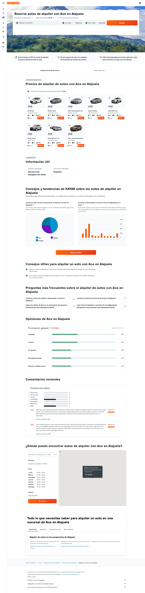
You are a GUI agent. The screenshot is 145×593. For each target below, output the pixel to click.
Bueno (32, 397)
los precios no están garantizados (70, 574)
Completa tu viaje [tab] (55, 529)
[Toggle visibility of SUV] (38, 238)
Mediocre (33, 404)
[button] (3, 3)
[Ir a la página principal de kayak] (13, 3)
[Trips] (3, 37)
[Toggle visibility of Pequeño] (39, 240)
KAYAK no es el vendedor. (36, 580)
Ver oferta (41, 118)
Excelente (33, 392)
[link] (76, 252)
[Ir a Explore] (3, 23)
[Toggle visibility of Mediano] (54, 238)
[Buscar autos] (3, 17)
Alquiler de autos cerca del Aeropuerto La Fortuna (42, 547)
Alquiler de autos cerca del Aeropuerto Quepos (106, 541)
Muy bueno (34, 395)
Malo (32, 406)
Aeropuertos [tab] (33, 529)
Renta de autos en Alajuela (69, 563)
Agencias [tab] (43, 529)
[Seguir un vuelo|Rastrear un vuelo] (3, 27)
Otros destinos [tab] (68, 529)
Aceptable (34, 399)
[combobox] (23, 18)
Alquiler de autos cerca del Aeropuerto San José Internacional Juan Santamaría (44, 542)
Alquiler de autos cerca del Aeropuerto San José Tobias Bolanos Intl (75, 542)
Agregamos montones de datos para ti (41, 584)
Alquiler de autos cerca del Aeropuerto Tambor (75, 546)
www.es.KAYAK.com (31, 563)
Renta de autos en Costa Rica (52, 563)
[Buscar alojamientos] (3, 13)
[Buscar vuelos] (3, 9)
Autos (40, 563)
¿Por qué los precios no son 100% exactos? (42, 587)
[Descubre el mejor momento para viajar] (3, 31)
